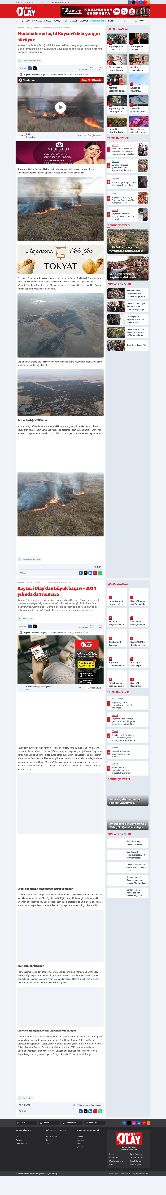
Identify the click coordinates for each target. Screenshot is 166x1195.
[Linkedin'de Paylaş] (90, 573)
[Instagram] (137, 2)
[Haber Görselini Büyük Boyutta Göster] (60, 209)
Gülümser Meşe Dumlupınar (38, 688)
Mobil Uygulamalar (116, 1161)
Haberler (20, 28)
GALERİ (141, 21)
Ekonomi (84, 21)
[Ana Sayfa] (22, 21)
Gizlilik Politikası (136, 1154)
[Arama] (148, 20)
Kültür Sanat (51, 1136)
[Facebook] (129, 2)
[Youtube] (145, 2)
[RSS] (148, 2)
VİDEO (128, 21)
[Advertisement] (60, 454)
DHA (31, 135)
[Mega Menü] (17, 21)
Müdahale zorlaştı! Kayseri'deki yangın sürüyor (52, 28)
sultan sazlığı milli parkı (31, 61)
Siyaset (73, 21)
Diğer (111, 21)
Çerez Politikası (135, 1161)
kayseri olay (27, 619)
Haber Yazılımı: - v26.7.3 (129, 1174)
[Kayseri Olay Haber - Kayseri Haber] (129, 1138)
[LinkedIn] (141, 2)
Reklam (30, 2)
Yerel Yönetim (21, 1143)
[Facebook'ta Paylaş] (30, 68)
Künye (20, 2)
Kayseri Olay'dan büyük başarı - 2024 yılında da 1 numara (57, 582)
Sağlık (49, 1140)
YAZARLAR (93, 1123)
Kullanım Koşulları (136, 1157)
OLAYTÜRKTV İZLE (34, 21)
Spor (64, 21)
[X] (133, 2)
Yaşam (49, 1143)
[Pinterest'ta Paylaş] (95, 573)
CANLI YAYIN (71, 1123)
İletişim (40, 2)
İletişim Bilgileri (135, 1164)
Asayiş (57, 21)
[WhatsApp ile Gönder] (100, 573)
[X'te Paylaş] (35, 68)
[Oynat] (60, 107)
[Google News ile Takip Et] (94, 135)
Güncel (47, 21)
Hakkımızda (113, 1157)
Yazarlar (19, 1140)
